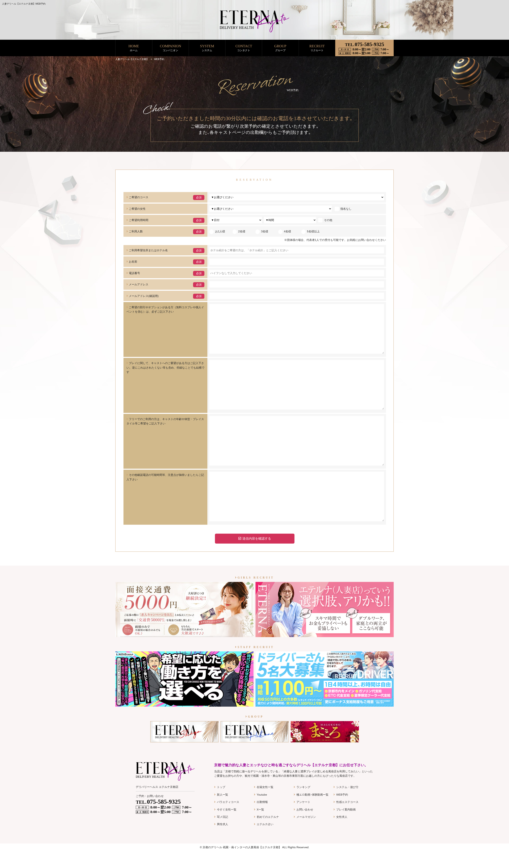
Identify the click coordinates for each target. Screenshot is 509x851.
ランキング (303, 787)
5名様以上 (313, 231)
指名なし (346, 208)
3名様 (264, 231)
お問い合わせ (304, 809)
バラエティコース (228, 802)
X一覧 (260, 809)
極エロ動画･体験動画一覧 (312, 794)
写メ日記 (222, 816)
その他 (328, 220)
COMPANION (170, 48)
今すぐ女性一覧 (226, 809)
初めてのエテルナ (268, 816)
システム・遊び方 (347, 787)
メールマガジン (306, 816)
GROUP (280, 48)
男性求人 (222, 824)
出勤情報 (262, 802)
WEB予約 (342, 794)
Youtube (262, 794)
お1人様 (220, 231)
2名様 (241, 231)
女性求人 (341, 816)
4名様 (287, 231)
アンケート (303, 802)
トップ (221, 787)
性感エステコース (347, 802)
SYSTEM (207, 48)
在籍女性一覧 (265, 787)
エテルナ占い (265, 824)
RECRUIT (317, 48)
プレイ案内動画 (346, 809)
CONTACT (243, 48)
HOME (133, 48)
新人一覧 (222, 794)
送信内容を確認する (256, 538)
